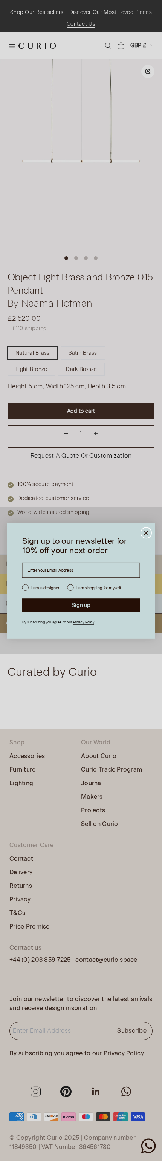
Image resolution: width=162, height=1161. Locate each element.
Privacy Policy (83, 622)
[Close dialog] (146, 533)
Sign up (81, 605)
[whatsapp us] (148, 1146)
